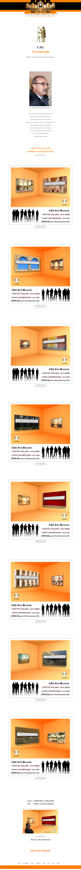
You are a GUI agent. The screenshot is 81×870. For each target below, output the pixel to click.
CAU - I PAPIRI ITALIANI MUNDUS (40, 804)
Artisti (32, 863)
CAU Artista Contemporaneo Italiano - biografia (40, 107)
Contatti (58, 863)
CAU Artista (38, 863)
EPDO (19, 863)
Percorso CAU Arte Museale (40, 840)
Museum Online (26, 863)
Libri (48, 863)
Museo (44, 863)
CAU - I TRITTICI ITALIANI (40, 801)
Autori (53, 863)
